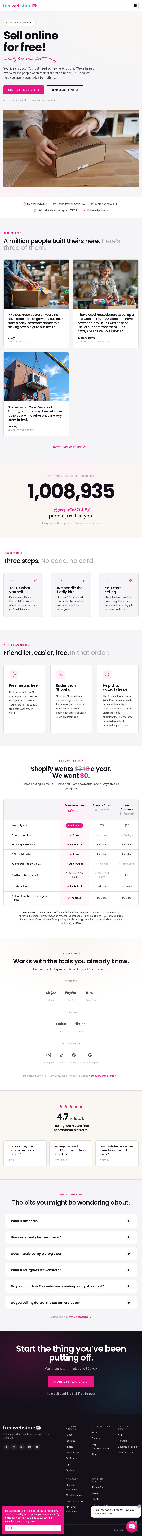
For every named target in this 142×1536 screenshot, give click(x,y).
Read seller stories (65, 89)
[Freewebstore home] (20, 5)
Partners (122, 1440)
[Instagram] (22, 1447)
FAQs (94, 1432)
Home (69, 1434)
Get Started (72, 1458)
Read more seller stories (71, 446)
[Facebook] (6, 1447)
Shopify (68, 923)
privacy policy (29, 1521)
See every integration (104, 1075)
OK (10, 1528)
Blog (94, 1454)
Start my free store (22, 89)
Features (70, 1440)
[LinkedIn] (29, 1447)
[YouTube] (37, 1447)
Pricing (69, 1446)
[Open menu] (135, 5)
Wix (79, 923)
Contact (96, 1438)
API (120, 1434)
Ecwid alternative (75, 1501)
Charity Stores (126, 1452)
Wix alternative (74, 1495)
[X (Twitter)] (14, 1447)
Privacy (96, 1493)
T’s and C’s (97, 1487)
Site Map (70, 1470)
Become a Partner (128, 1446)
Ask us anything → (80, 1316)
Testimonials (73, 1452)
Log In (69, 1464)
